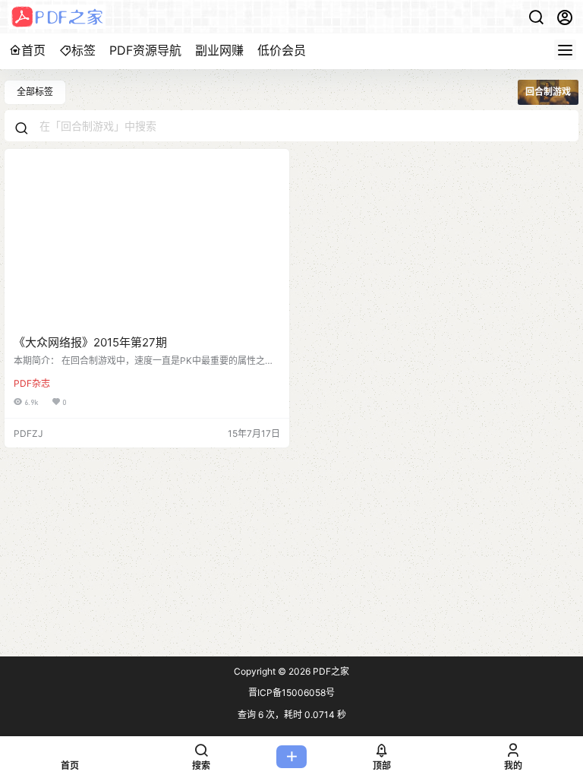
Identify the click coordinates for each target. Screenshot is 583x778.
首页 (33, 50)
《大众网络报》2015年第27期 (90, 342)
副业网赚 (219, 50)
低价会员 (281, 50)
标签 (83, 50)
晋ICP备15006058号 (291, 692)
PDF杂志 (32, 383)
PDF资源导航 (145, 50)
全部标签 (35, 91)
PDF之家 (329, 671)
